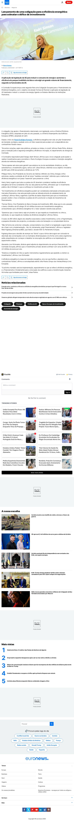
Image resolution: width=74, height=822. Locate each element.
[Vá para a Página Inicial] (7, 2)
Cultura (40, 782)
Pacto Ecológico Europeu (23, 140)
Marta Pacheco (7, 65)
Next (3, 778)
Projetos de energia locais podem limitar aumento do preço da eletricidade (25, 293)
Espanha (42, 750)
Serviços (4, 798)
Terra (39, 774)
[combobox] (37, 724)
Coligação (7, 304)
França (58, 740)
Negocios (14, 7)
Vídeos (4, 786)
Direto (69, 2)
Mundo (40, 770)
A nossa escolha (11, 511)
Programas (41, 786)
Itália (15, 740)
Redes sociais (21, 745)
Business (7, 7)
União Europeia (52, 745)
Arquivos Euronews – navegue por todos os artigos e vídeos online (54, 791)
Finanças (19, 304)
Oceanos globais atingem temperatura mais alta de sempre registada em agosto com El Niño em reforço (34, 297)
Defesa (48, 740)
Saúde (31, 750)
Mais (3, 803)
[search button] (52, 724)
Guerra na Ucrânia (41, 736)
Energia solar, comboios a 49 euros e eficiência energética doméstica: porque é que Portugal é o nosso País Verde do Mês (34, 287)
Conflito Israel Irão (23, 736)
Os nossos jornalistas (8, 790)
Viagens (4, 782)
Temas (4, 765)
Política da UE (32, 304)
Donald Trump (36, 745)
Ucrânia (54, 736)
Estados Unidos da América (31, 740)
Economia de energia (11, 308)
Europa (4, 770)
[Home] (2, 7)
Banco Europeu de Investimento (52, 304)
